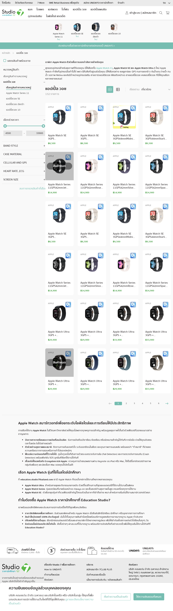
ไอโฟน (65, 9)
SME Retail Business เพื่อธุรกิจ (64, 3)
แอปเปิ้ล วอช (79, 9)
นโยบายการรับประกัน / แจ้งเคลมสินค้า (104, 580)
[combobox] (167, 3)
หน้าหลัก (6, 53)
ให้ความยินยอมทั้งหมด (148, 597)
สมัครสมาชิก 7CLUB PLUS (99, 569)
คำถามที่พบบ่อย (51, 575)
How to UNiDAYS (52, 569)
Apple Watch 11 (104, 68)
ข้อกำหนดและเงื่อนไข (96, 575)
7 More (41, 3)
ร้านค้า (121, 3)
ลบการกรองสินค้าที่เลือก (32, 188)
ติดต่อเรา (48, 580)
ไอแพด (40, 9)
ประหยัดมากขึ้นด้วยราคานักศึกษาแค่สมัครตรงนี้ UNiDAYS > (86, 46)
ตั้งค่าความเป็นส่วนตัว (116, 597)
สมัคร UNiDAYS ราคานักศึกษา (99, 3)
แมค (30, 9)
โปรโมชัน (6, 3)
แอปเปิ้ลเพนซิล (98, 9)
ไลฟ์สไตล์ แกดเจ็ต (55, 16)
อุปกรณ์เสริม (35, 16)
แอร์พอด (53, 9)
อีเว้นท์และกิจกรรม (24, 3)
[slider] (5, 126)
